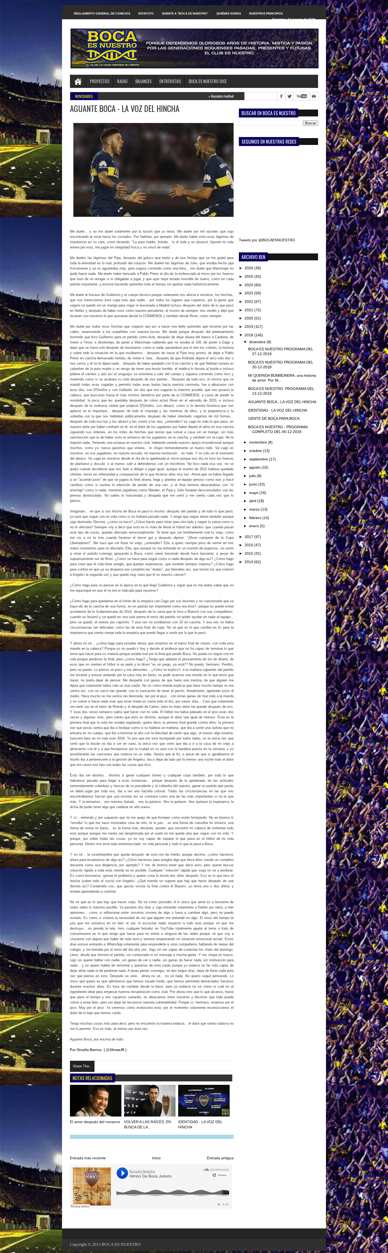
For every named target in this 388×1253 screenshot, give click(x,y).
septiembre (259, 459)
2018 (249, 335)
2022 (249, 301)
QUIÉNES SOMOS (228, 13)
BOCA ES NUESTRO (121, 1244)
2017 (249, 537)
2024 (249, 285)
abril (253, 501)
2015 (249, 553)
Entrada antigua (220, 1158)
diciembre (258, 342)
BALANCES (143, 81)
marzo (255, 509)
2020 (249, 318)
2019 (249, 326)
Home (78, 81)
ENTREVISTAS (170, 81)
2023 (249, 293)
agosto (255, 467)
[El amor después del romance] (96, 1102)
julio (253, 476)
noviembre (258, 442)
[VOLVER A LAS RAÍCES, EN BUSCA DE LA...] (150, 1102)
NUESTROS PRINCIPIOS (266, 13)
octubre (256, 451)
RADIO (122, 81)
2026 (249, 268)
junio (253, 484)
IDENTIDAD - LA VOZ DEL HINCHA (277, 410)
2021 (249, 310)
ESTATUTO (146, 13)
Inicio (156, 1158)
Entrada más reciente (88, 1158)
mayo (254, 493)
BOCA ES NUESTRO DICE (208, 81)
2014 (249, 562)
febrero (255, 518)
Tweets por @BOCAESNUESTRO (267, 240)
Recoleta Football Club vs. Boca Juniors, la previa (201, 96)
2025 (249, 276)
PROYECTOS (99, 81)
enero (254, 526)
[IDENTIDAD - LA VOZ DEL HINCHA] (204, 1102)
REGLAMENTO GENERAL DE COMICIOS (102, 13)
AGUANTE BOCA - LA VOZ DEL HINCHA (282, 402)
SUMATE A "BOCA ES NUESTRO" (185, 13)
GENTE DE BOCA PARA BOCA (274, 418)
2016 (249, 545)
